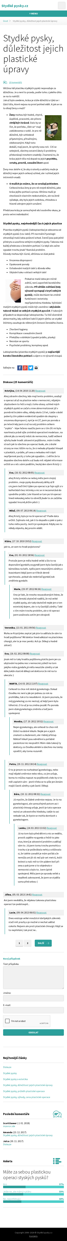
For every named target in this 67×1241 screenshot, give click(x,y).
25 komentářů (15, 82)
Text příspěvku (11, 963)
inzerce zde (9, 1126)
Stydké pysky (10, 1073)
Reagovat (40, 390)
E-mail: (7, 1005)
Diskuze (7, 1067)
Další (41, 943)
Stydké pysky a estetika (15, 1079)
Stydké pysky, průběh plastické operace (24, 1091)
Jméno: (7, 992)
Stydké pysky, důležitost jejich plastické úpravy (28, 1085)
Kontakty (33, 1236)
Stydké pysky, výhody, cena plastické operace (26, 1097)
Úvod (5, 21)
